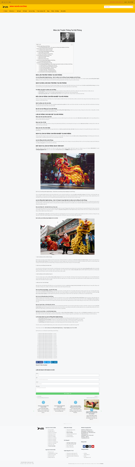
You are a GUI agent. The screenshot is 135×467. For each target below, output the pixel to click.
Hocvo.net (91, 435)
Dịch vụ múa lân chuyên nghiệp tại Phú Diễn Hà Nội (59, 406)
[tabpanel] (43, 407)
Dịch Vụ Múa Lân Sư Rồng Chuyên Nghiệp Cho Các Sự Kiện (49, 66)
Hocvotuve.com (92, 432)
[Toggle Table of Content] (71, 44)
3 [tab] (65, 423)
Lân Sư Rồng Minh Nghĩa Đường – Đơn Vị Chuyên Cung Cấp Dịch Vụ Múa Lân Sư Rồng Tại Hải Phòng (55, 64)
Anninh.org (83, 429)
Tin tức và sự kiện (51, 446)
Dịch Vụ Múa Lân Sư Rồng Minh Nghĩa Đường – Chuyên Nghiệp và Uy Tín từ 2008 (61, 327)
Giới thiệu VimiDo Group (71, 442)
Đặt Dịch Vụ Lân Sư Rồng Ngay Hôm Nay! (44, 62)
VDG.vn (87, 436)
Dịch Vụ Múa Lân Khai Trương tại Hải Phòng (45, 48)
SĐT (36, 377)
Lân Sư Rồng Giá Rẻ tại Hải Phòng (44, 61)
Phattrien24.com (84, 433)
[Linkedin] (4, 2)
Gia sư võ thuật (130, 2)
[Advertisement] (67, 20)
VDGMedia (101, 463)
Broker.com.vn (89, 429)
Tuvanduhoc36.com (85, 437)
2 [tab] (64, 423)
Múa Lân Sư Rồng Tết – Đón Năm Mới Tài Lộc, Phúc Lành (49, 65)
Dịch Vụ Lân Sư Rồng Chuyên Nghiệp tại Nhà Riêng (46, 60)
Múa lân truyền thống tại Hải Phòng (43, 46)
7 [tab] (70, 423)
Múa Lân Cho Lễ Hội (42, 57)
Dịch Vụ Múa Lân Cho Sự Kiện (44, 52)
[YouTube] (9, 2)
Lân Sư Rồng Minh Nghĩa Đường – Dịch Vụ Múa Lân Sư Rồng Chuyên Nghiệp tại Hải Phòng (54, 47)
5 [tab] (68, 423)
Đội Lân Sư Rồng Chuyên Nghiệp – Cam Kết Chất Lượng (48, 67)
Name (37, 373)
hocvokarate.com (84, 432)
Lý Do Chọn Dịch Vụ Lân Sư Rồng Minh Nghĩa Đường (47, 71)
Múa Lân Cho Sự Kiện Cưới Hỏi (44, 56)
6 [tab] (69, 423)
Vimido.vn (67, 149)
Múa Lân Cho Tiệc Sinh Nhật (44, 58)
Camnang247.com (85, 435)
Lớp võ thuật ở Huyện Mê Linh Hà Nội (43, 406)
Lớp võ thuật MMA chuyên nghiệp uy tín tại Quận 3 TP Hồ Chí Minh (75, 412)
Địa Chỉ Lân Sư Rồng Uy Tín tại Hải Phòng (46, 53)
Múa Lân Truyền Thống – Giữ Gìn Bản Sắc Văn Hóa (48, 69)
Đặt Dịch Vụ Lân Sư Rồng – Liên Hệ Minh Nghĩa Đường (48, 70)
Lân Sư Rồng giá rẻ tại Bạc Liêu (91, 412)
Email (37, 381)
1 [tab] (63, 423)
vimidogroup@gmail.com (41, 149)
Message (38, 386)
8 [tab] (71, 423)
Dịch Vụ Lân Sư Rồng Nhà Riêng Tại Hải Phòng (47, 68)
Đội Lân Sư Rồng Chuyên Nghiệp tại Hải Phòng (45, 51)
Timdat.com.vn (90, 431)
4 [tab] (67, 423)
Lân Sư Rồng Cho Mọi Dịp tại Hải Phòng (44, 55)
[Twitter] (2, 2)
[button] (116, 2)
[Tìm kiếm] (132, 7)
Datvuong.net (83, 431)
